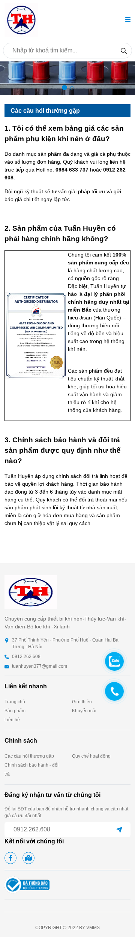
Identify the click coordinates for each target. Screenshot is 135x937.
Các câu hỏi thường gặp (29, 756)
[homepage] (21, 19)
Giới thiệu (82, 701)
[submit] (119, 829)
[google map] (28, 858)
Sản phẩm (15, 710)
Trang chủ (14, 701)
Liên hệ (12, 719)
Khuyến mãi (84, 710)
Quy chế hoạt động (91, 756)
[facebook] (10, 858)
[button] (127, 19)
